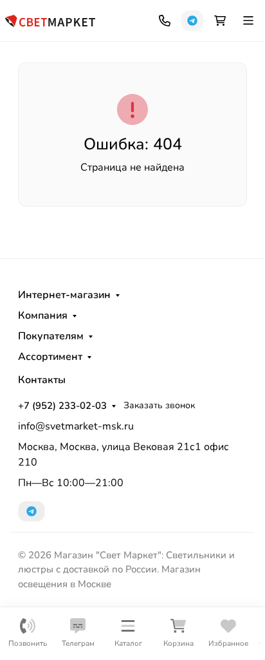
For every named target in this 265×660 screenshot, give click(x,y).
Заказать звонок (159, 405)
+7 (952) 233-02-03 (62, 405)
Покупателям (51, 336)
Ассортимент (50, 357)
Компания (43, 315)
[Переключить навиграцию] (248, 20)
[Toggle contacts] (164, 20)
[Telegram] (192, 20)
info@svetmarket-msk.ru (76, 426)
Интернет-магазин (64, 295)
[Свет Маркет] (50, 20)
